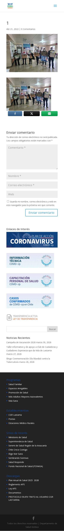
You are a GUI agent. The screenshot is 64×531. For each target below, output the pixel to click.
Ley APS (12, 488)
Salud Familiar (15, 384)
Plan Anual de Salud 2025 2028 (23, 480)
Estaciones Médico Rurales (21, 423)
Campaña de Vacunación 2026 (21, 342)
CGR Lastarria (15, 414)
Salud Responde (16, 462)
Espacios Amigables (18, 388)
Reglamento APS (16, 484)
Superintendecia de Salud (20, 441)
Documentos (14, 492)
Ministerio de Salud (17, 437)
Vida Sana (13, 400)
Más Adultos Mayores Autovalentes (25, 396)
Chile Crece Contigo (17, 449)
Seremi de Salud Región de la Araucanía (27, 445)
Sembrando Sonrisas (18, 458)
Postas (11, 419)
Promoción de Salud (18, 392)
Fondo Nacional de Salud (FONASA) (25, 466)
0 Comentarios (28, 29)
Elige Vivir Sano (15, 453)
